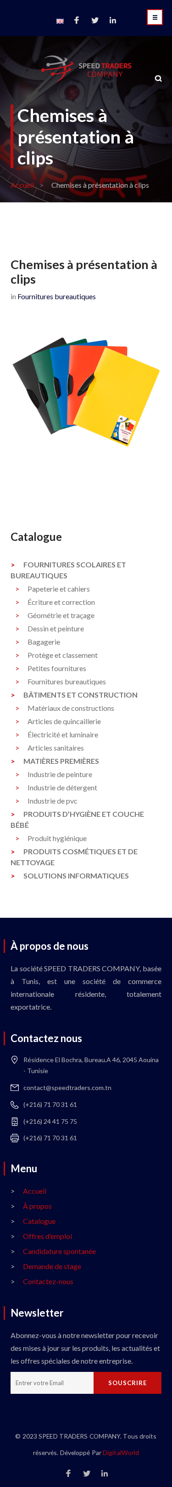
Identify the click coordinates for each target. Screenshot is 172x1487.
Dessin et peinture (56, 628)
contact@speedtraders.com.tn (67, 1087)
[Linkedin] (113, 20)
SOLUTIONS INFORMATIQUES (76, 875)
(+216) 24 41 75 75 (50, 1121)
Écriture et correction (61, 602)
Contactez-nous (48, 1281)
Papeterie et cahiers (59, 588)
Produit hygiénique (57, 838)
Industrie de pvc (53, 800)
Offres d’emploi (47, 1236)
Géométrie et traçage (61, 615)
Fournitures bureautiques (56, 296)
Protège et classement (63, 655)
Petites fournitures (57, 668)
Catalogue (39, 1221)
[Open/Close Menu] (155, 17)
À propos (37, 1205)
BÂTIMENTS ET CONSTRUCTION (80, 694)
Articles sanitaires (56, 747)
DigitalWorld (121, 1452)
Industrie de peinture (60, 774)
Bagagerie (44, 641)
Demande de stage (52, 1266)
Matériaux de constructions (71, 708)
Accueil (22, 184)
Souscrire (127, 1382)
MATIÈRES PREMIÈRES (61, 761)
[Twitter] (95, 20)
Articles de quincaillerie (64, 721)
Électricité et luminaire (63, 734)
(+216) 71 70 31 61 (50, 1104)
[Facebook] (76, 20)
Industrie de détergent (62, 787)
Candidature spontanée (59, 1251)
